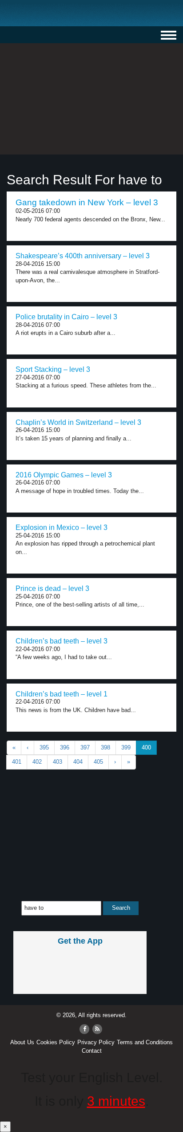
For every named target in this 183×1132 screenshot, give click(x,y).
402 (37, 761)
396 (64, 747)
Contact (92, 1050)
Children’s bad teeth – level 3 (61, 641)
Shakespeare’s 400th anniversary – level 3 (83, 256)
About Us (22, 1042)
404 (78, 761)
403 (57, 761)
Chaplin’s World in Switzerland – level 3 (78, 422)
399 (126, 747)
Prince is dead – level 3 (52, 588)
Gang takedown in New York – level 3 (87, 202)
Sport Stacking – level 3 (53, 369)
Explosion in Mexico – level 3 (61, 527)
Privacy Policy (96, 1042)
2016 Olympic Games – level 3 (64, 475)
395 (44, 747)
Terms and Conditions (145, 1042)
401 (16, 761)
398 (105, 747)
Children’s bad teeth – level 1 (61, 694)
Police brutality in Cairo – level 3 (66, 317)
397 (85, 747)
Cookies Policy (55, 1042)
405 (98, 761)
